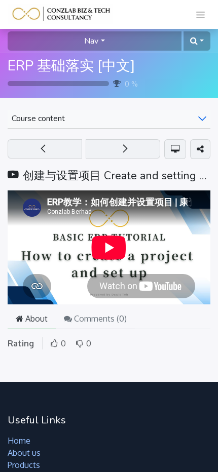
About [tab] (35, 318)
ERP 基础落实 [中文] (71, 65)
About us (24, 453)
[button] (197, 41)
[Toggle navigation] (200, 14)
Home (19, 441)
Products (24, 465)
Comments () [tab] (99, 318)
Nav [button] (91, 41)
